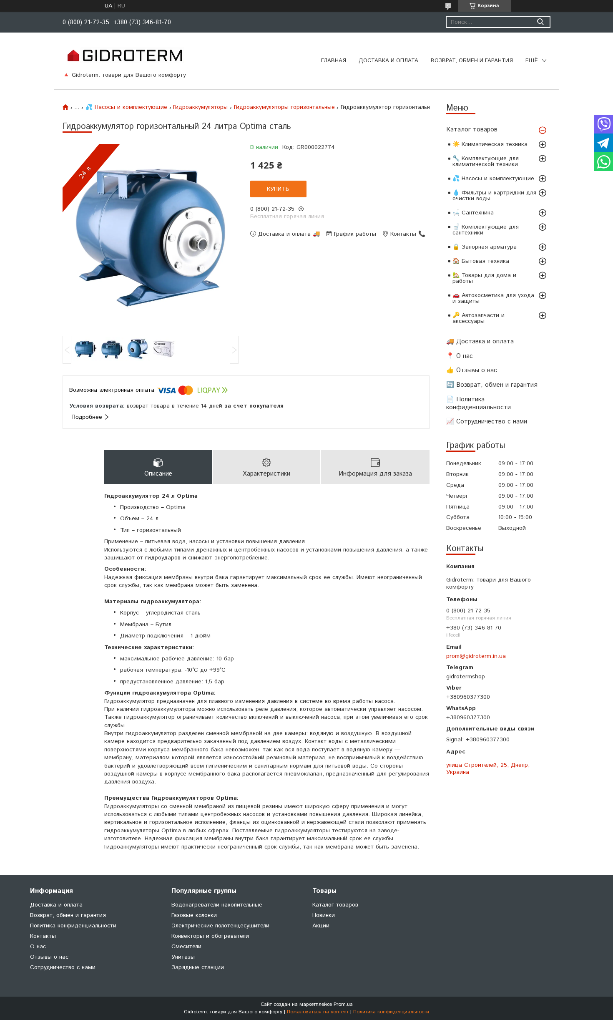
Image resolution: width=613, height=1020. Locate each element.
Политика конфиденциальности (73, 926)
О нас (38, 946)
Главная (333, 61)
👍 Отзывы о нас (471, 370)
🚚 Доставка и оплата (480, 341)
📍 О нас (459, 356)
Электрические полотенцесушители (220, 926)
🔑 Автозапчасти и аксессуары (478, 318)
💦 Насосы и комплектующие (493, 178)
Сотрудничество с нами (62, 967)
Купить (278, 189)
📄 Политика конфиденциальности (478, 403)
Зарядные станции (197, 967)
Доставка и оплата (388, 61)
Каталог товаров (471, 129)
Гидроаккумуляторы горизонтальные (284, 107)
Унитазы (183, 957)
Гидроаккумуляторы (200, 107)
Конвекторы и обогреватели (210, 936)
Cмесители (186, 946)
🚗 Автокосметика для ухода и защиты (493, 298)
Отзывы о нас (49, 957)
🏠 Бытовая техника (480, 261)
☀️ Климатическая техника (490, 144)
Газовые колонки (194, 915)
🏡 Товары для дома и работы (484, 278)
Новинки (323, 915)
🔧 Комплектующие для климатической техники (485, 161)
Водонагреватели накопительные (216, 905)
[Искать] (540, 22)
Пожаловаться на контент (318, 1011)
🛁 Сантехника (473, 213)
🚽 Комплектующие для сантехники (485, 230)
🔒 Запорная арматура (484, 247)
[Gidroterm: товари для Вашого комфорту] (124, 55)
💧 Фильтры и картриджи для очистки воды (494, 196)
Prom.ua (343, 1004)
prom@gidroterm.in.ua (476, 656)
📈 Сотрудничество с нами (486, 421)
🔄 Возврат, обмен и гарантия (492, 384)
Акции (320, 926)
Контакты (43, 936)
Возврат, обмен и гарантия (472, 61)
